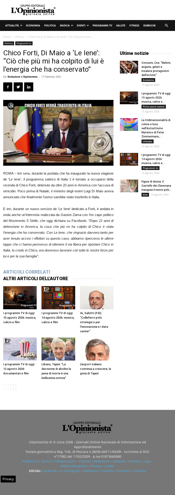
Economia (33, 25)
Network (119, 461)
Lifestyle (147, 141)
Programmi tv (102, 25)
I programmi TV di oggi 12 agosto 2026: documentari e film (18, 369)
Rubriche (149, 25)
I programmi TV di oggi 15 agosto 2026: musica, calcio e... (156, 97)
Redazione (102, 461)
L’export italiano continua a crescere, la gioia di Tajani (95, 369)
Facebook (49, 471)
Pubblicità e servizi (36, 461)
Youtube (139, 471)
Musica (65, 25)
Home (7, 37)
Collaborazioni (65, 461)
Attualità (12, 25)
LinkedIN (107, 471)
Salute (120, 25)
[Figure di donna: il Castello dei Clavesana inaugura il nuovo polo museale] (129, 186)
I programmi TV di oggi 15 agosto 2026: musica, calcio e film (19, 317)
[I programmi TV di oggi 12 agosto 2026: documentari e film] (20, 349)
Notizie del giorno (74, 466)
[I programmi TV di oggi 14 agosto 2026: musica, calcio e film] (58, 297)
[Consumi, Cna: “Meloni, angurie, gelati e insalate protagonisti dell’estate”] (129, 67)
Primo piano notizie (154, 106)
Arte (145, 194)
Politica (50, 25)
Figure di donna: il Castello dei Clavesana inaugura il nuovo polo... (156, 185)
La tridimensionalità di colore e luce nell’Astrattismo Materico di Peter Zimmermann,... (156, 128)
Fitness (134, 25)
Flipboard (90, 471)
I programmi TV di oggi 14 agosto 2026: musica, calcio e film (57, 317)
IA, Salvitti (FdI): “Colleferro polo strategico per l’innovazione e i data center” (94, 322)
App (147, 461)
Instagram (72, 471)
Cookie (109, 466)
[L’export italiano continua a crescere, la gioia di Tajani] (96, 349)
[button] (166, 25)
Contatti (85, 461)
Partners (135, 461)
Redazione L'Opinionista (23, 76)
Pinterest (123, 471)
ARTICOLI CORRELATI (26, 272)
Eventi (81, 25)
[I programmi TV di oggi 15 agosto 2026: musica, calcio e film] (20, 297)
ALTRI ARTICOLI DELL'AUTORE (35, 278)
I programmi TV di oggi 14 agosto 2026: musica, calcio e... (156, 159)
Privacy (96, 466)
